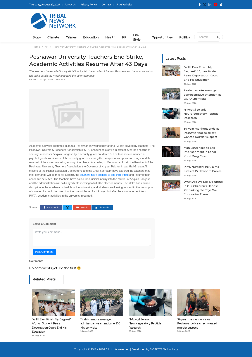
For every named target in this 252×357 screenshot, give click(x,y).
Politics (184, 37)
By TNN (32, 79)
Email (84, 207)
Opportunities (162, 37)
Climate (53, 37)
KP (124, 37)
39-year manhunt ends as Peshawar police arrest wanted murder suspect (201, 133)
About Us (70, 4)
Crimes (71, 37)
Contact (106, 4)
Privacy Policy (88, 4)
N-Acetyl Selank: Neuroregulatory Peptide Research (201, 114)
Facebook (52, 207)
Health (110, 37)
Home (36, 46)
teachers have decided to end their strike (104, 174)
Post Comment (44, 251)
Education (91, 37)
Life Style (137, 37)
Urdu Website (124, 4)
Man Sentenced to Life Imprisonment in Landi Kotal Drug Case (200, 152)
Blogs (36, 37)
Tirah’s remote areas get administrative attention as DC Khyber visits (202, 94)
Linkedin (104, 207)
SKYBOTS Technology (164, 349)
